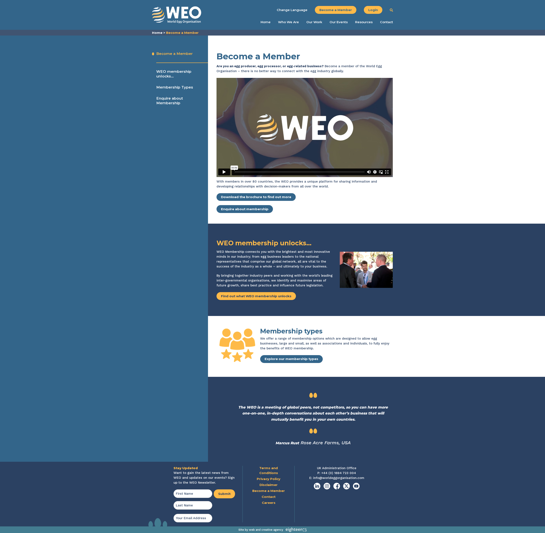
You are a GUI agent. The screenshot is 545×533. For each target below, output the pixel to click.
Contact (386, 22)
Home (266, 22)
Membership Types (174, 87)
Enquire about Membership (169, 100)
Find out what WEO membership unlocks (256, 296)
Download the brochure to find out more (256, 197)
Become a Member (335, 10)
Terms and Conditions (268, 470)
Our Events (339, 22)
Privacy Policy (268, 479)
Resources (364, 22)
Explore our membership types (291, 359)
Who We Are (288, 22)
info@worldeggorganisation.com (338, 478)
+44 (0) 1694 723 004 (338, 473)
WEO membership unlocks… (173, 73)
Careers (268, 503)
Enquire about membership (244, 209)
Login (373, 10)
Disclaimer (269, 485)
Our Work (314, 22)
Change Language (292, 10)
